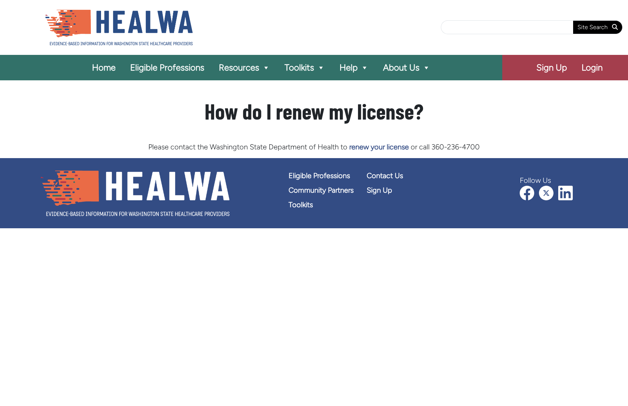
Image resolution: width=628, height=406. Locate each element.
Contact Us (385, 175)
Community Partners (321, 190)
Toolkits (299, 67)
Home (104, 67)
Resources (239, 67)
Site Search (593, 27)
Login (592, 67)
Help (348, 67)
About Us (401, 67)
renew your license (379, 146)
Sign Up (551, 67)
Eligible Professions (167, 67)
